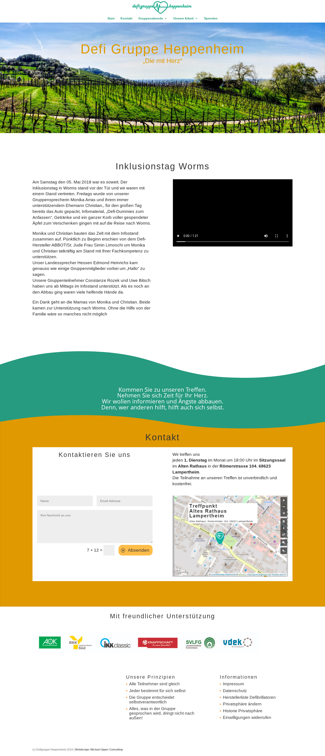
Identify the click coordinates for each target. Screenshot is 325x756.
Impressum (233, 684)
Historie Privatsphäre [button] (242, 710)
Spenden (211, 18)
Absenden (138, 550)
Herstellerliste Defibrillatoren (249, 697)
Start (111, 18)
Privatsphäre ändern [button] (242, 704)
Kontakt (126, 18)
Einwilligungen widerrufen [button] (247, 717)
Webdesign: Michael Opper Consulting (99, 749)
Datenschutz (235, 690)
